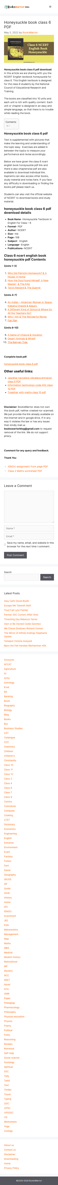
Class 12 (8, 774)
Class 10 (8, 765)
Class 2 (8, 778)
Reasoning (9, 1039)
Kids (6, 925)
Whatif (21, 338)
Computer (9, 810)
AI (5, 673)
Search (8, 572)
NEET (7, 980)
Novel (7, 984)
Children (8, 751)
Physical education (14, 1016)
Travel (7, 1094)
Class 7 (8, 792)
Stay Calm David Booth (16, 601)
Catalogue (9, 737)
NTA (6, 989)
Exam (7, 852)
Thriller (7, 1089)
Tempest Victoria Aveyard (18, 641)
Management (11, 934)
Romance (9, 1048)
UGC (6, 1103)
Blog (6, 714)
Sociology (9, 1062)
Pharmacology (11, 1007)
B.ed (6, 687)
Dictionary (9, 824)
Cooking (8, 815)
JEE (6, 920)
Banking (8, 696)
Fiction (7, 861)
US (5, 1117)
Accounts (9, 659)
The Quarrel (24, 287)
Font (6, 865)
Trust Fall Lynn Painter (16, 610)
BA (5, 691)
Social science (11, 1057)
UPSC (7, 1108)
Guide (7, 888)
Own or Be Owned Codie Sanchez (22, 624)
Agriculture (10, 669)
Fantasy (8, 856)
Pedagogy (9, 1002)
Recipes (8, 1044)
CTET (7, 820)
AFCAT (8, 664)
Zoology (8, 1131)
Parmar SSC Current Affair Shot (21, 614)
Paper (7, 998)
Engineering (10, 833)
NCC (6, 975)
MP (6, 966)
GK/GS (7, 879)
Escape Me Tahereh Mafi (17, 605)
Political (8, 1030)
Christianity (10, 760)
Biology (8, 710)
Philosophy (10, 1012)
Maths (7, 943)
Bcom (7, 701)
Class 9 (8, 797)
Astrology (9, 682)
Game (7, 870)
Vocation (25, 335)
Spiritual (8, 1067)
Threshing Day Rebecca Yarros (20, 619)
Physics (8, 1021)
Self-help (9, 1053)
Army (7, 678)
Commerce (10, 806)
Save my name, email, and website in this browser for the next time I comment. (30, 544)
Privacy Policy (11, 1168)
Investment (10, 916)
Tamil (7, 1080)
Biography (9, 705)
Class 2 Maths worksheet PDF (25, 471)
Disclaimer (9, 1154)
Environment (11, 847)
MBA (6, 948)
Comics (8, 801)
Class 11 (8, 769)
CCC (6, 742)
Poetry (7, 1025)
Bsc (6, 723)
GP (5, 884)
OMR (6, 993)
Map (6, 938)
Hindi (7, 893)
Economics (10, 829)
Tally (6, 1076)
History (8, 897)
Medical (8, 952)
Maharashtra (11, 929)
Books (7, 719)
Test (6, 1085)
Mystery (8, 970)
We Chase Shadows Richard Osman (23, 628)
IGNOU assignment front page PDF (28, 466)
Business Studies (13, 728)
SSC (6, 1071)
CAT (6, 733)
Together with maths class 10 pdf (27, 392)
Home (7, 902)
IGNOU (8, 911)
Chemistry (9, 746)
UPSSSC (8, 1112)
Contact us (10, 1149)
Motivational (10, 961)
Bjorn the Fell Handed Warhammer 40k (25, 645)
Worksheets (10, 1121)
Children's (9, 755)
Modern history (12, 957)
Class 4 (8, 783)
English (8, 838)
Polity (7, 1035)
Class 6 (8, 788)
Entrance (9, 842)
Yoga (6, 1126)
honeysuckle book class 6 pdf (21, 364)
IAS (6, 906)
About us (9, 1145)
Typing (7, 1099)
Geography (10, 874)
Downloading (11, 1159)
